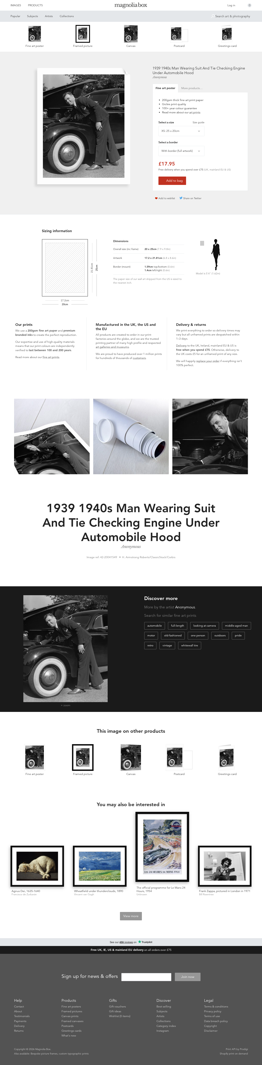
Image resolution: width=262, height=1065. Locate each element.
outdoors (220, 635)
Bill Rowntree (206, 894)
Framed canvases (72, 1021)
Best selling (163, 1006)
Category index (166, 1026)
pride (238, 635)
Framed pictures (71, 1011)
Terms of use (212, 1016)
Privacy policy (212, 1011)
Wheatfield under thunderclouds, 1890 (98, 891)
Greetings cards (71, 1031)
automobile (154, 625)
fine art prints (51, 357)
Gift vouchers (117, 1006)
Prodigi (244, 1049)
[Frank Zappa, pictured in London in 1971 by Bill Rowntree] (225, 866)
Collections (67, 16)
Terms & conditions (216, 1006)
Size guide (198, 122)
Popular (15, 16)
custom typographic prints (74, 1053)
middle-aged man (236, 625)
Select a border (168, 142)
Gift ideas (115, 1011)
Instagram (162, 1031)
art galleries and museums (112, 347)
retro (150, 645)
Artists (49, 16)
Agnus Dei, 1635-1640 (26, 891)
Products (35, 5)
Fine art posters (71, 1006)
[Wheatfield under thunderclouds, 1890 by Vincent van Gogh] (100, 866)
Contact (19, 1006)
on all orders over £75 (131, 950)
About (18, 1011)
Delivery (181, 345)
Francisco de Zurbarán (24, 894)
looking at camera (204, 625)
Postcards (67, 1026)
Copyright (210, 1026)
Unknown (142, 894)
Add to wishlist (166, 198)
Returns (19, 1031)
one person (198, 635)
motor (151, 635)
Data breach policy (216, 1021)
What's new (68, 1035)
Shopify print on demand (234, 1053)
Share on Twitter (192, 198)
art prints (194, 112)
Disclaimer (210, 1031)
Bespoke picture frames (44, 1053)
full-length (177, 625)
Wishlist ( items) (119, 1016)
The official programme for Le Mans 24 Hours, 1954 (161, 889)
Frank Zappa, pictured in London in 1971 (224, 891)
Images (16, 5)
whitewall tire (189, 645)
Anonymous (160, 77)
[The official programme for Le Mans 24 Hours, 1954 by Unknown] (162, 847)
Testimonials (22, 1016)
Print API (231, 1049)
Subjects (32, 16)
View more (130, 916)
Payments (20, 1021)
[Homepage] (131, 6)
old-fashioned (173, 635)
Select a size (181, 122)
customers (139, 358)
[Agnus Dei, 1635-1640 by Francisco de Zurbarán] (37, 866)
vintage (167, 645)
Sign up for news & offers (89, 976)
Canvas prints (69, 1016)
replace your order (207, 361)
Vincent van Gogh (84, 894)
